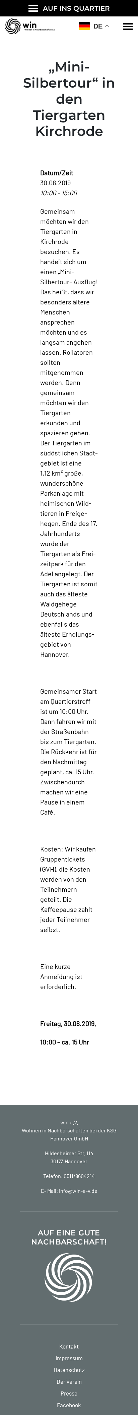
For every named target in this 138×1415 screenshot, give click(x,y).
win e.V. (69, 1122)
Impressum (69, 1358)
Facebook (69, 1405)
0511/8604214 (79, 1176)
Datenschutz (69, 1369)
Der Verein (69, 1381)
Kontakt (69, 1346)
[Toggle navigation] (128, 26)
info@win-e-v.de (78, 1190)
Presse (69, 1393)
